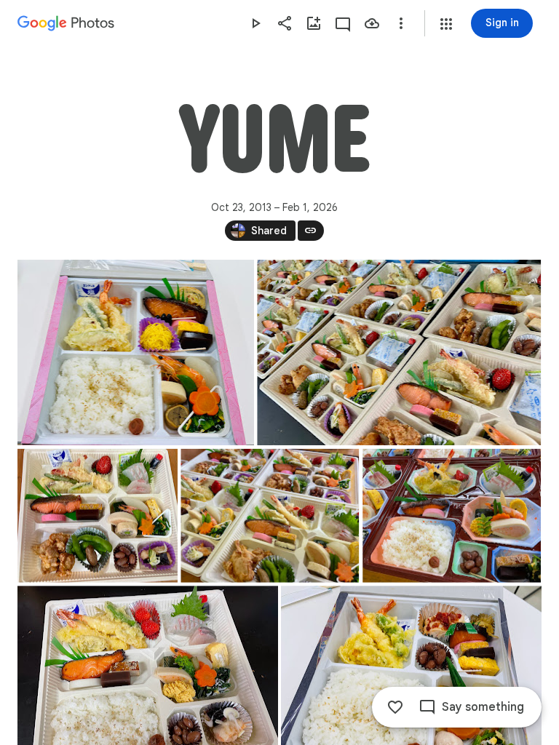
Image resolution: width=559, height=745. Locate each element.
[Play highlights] (255, 23)
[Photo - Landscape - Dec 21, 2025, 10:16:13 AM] (399, 352)
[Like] (395, 707)
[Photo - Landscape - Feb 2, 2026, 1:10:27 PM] (135, 352)
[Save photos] (371, 23)
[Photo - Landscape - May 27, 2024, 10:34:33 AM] (451, 516)
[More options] (401, 23)
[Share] (284, 23)
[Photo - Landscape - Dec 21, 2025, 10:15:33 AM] (97, 516)
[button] (446, 24)
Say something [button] (483, 707)
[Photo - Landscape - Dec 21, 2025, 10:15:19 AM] (270, 516)
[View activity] (342, 23)
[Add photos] (313, 23)
